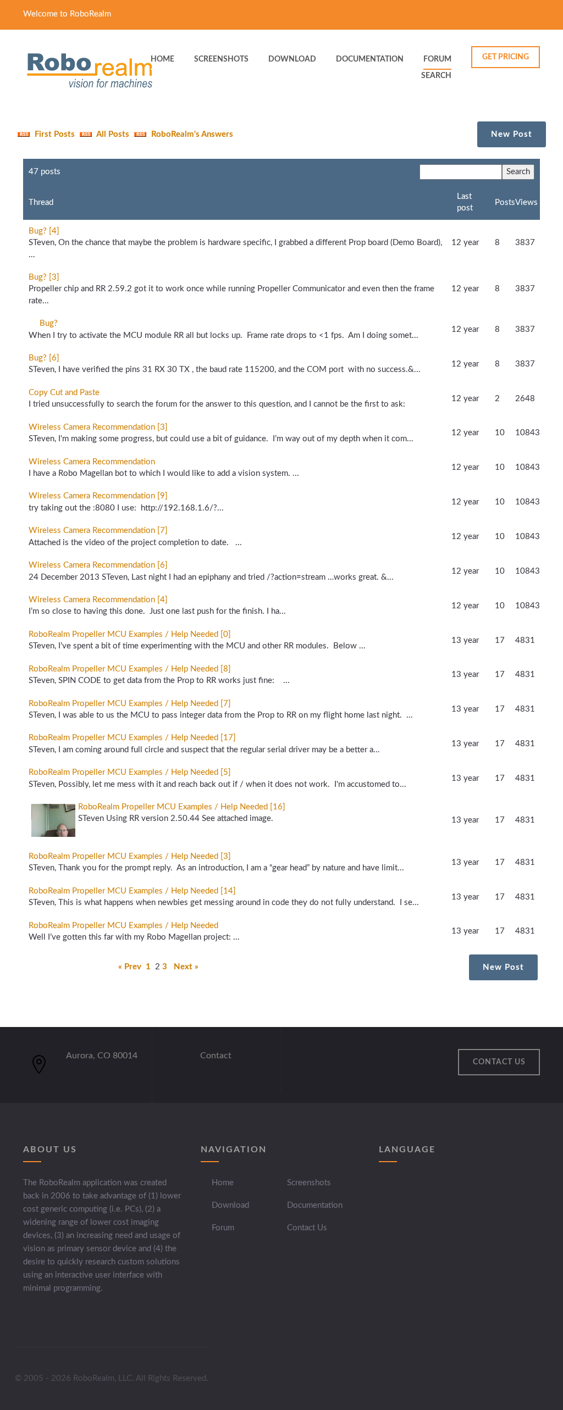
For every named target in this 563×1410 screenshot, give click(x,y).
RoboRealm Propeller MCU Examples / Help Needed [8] (130, 669)
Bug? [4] (44, 231)
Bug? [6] (44, 358)
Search (436, 76)
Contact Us (307, 1228)
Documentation (315, 1205)
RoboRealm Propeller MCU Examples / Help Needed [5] (130, 772)
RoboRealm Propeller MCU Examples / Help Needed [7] (130, 704)
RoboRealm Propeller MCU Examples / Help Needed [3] (130, 856)
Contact (215, 1055)
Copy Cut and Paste (64, 392)
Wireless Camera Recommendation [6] (98, 565)
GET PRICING (505, 57)
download (292, 59)
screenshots (221, 59)
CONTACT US (499, 1062)
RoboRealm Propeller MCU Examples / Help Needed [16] (181, 807)
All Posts (112, 134)
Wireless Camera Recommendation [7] (98, 530)
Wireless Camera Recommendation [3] (98, 427)
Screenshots (309, 1183)
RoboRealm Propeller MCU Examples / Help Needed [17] (132, 738)
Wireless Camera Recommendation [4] (98, 600)
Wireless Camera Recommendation (92, 462)
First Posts (53, 134)
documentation (370, 59)
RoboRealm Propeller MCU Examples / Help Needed (123, 926)
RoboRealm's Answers (191, 134)
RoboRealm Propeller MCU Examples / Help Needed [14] (132, 891)
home (162, 59)
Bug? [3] (44, 277)
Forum (437, 59)
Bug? (49, 323)
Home (223, 1183)
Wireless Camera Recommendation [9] (98, 496)
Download (230, 1205)
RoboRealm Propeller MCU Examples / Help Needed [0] (130, 634)
